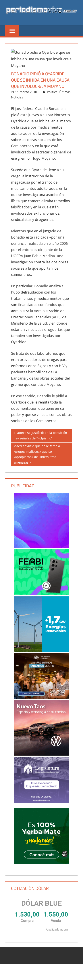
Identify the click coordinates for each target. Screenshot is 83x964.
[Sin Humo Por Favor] (41, 676)
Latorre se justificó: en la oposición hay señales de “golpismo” (40, 435)
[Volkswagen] (41, 728)
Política (52, 92)
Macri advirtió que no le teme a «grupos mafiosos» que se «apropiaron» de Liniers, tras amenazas (36, 454)
